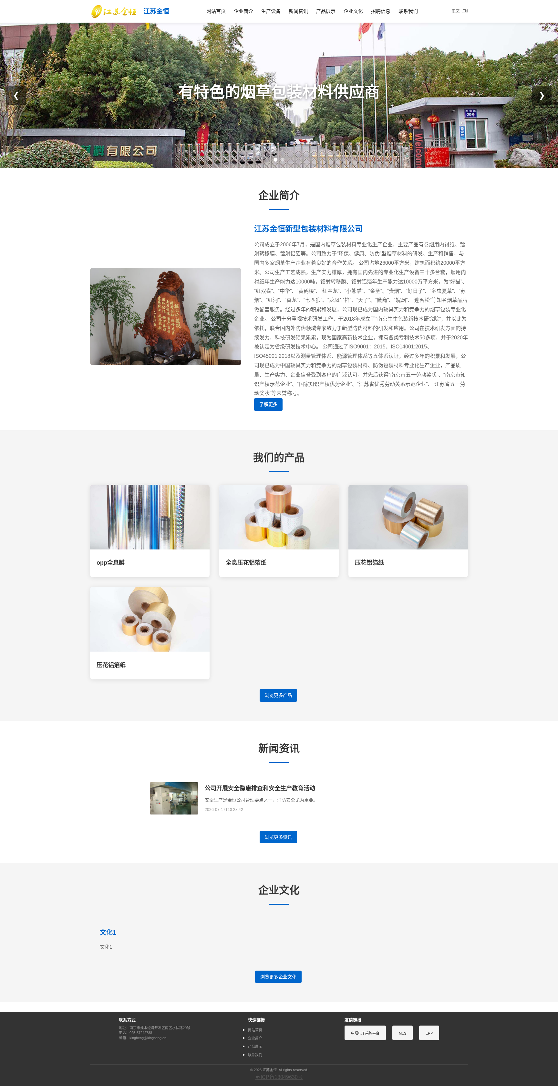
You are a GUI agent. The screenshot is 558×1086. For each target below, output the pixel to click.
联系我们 (408, 11)
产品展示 (326, 11)
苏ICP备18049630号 (279, 1077)
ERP (429, 1033)
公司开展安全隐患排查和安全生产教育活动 (260, 788)
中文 (456, 11)
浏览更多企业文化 (278, 976)
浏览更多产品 (278, 695)
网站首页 (216, 11)
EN (465, 11)
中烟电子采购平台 (365, 1033)
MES (402, 1033)
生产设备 (271, 11)
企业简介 (243, 11)
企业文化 (353, 11)
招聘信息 (380, 11)
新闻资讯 (298, 11)
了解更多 (268, 404)
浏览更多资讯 (278, 837)
